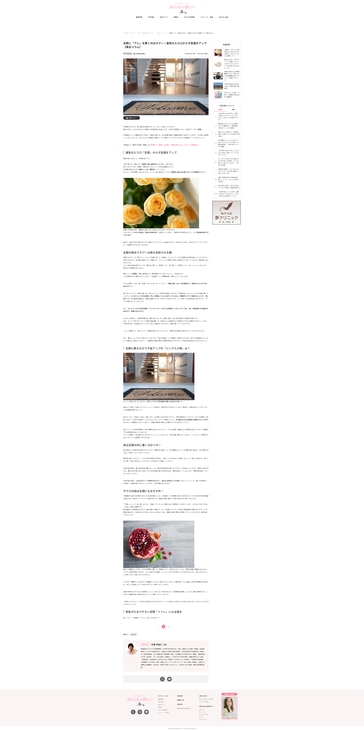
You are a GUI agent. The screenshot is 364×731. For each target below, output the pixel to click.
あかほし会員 (223, 17)
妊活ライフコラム (161, 33)
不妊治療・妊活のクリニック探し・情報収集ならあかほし (138, 33)
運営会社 (180, 704)
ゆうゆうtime (203, 719)
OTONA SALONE (203, 714)
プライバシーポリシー (184, 708)
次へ (172, 626)
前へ (159, 626)
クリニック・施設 (207, 17)
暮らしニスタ (202, 712)
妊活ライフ (164, 17)
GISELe (201, 717)
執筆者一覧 (180, 700)
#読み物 (133, 634)
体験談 (175, 17)
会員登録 (180, 696)
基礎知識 (139, 17)
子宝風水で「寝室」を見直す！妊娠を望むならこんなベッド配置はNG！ (175, 145)
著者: (139, 54)
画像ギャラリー (133, 118)
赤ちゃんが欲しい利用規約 (206, 699)
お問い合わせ (203, 696)
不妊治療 (151, 17)
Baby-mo (201, 709)
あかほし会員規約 (204, 701)
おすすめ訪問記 (189, 17)
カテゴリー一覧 (162, 696)
